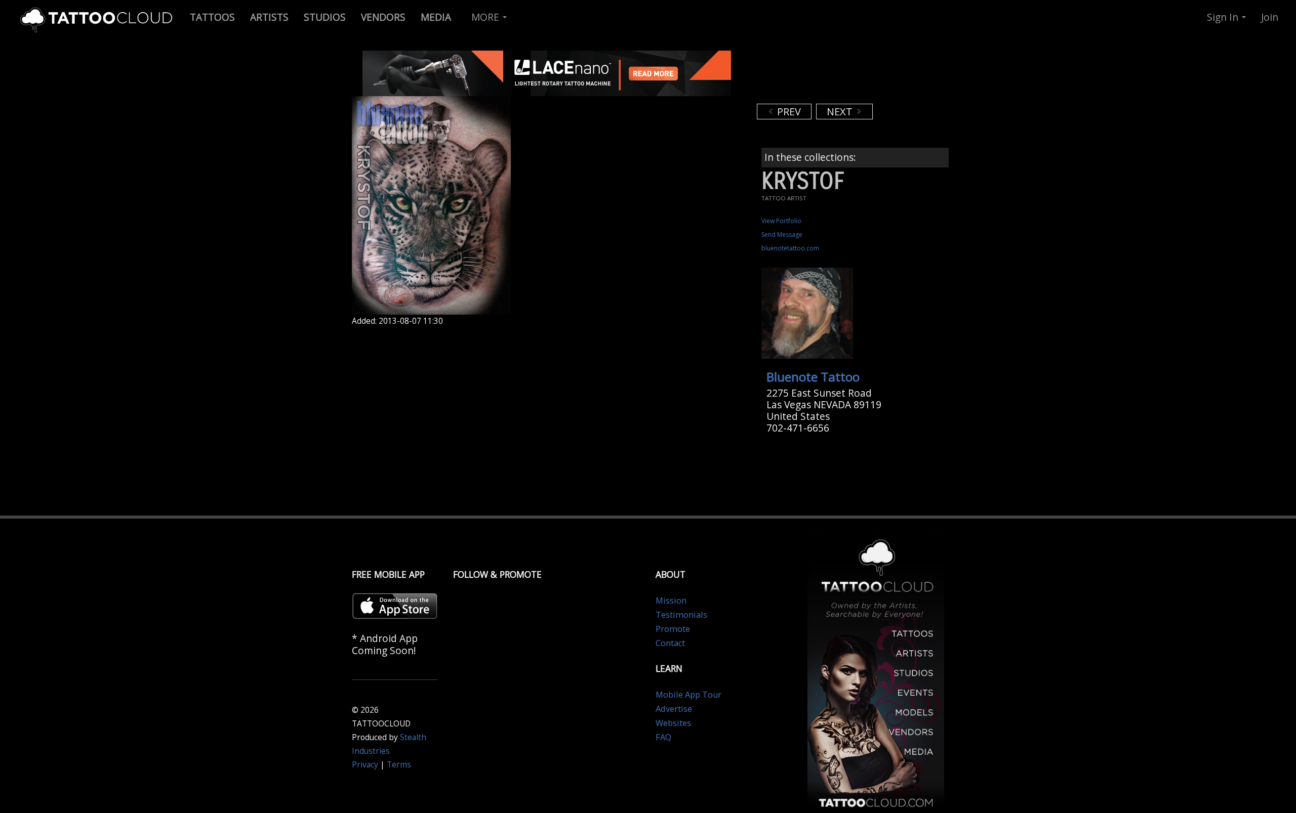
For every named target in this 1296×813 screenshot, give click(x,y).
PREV (788, 111)
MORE (486, 17)
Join (1269, 17)
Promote (673, 628)
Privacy (365, 764)
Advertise (674, 708)
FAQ (663, 737)
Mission (671, 600)
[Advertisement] (838, 76)
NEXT (841, 111)
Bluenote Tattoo (813, 376)
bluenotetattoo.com (790, 248)
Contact (670, 643)
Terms (399, 764)
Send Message (781, 234)
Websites (673, 723)
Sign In (1224, 17)
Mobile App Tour (688, 694)
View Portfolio (781, 221)
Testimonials (681, 614)
